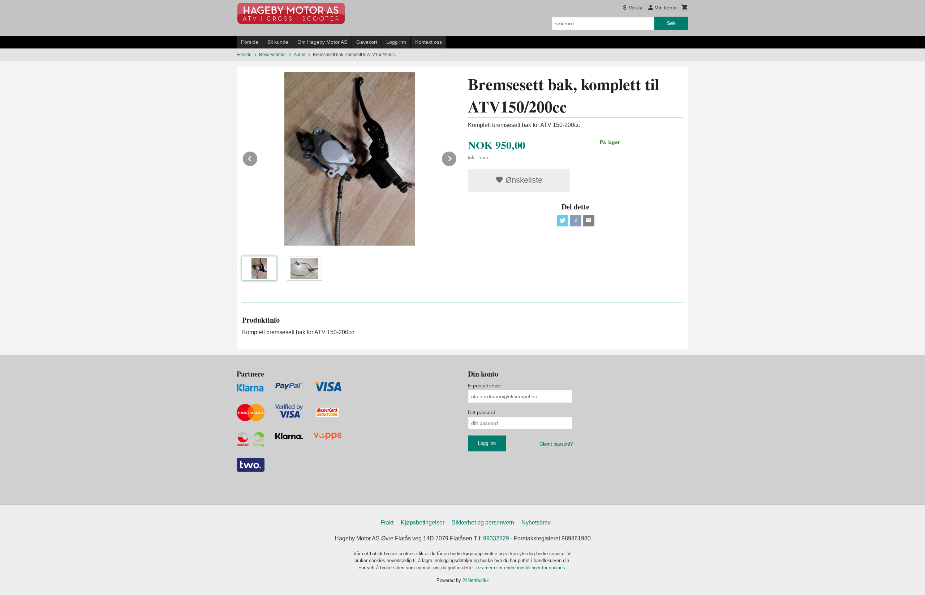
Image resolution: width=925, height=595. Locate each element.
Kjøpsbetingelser (422, 522)
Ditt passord (481, 412)
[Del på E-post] (588, 220)
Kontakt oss (428, 42)
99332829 (496, 538)
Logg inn (396, 42)
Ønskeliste (522, 179)
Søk (671, 23)
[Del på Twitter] (562, 220)
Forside (249, 42)
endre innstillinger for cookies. (535, 567)
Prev (257, 157)
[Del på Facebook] (575, 220)
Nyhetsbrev (536, 522)
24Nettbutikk (475, 580)
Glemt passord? (556, 444)
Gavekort (366, 42)
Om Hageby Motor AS (322, 42)
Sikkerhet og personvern (483, 522)
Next (456, 157)
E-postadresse (484, 385)
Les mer (485, 567)
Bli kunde (277, 42)
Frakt (386, 522)
